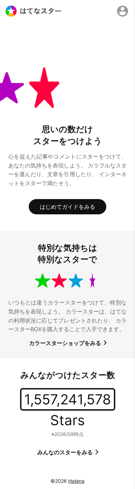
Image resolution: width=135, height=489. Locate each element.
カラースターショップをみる (65, 343)
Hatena (76, 481)
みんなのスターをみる (65, 452)
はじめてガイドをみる (67, 206)
